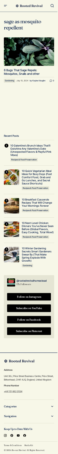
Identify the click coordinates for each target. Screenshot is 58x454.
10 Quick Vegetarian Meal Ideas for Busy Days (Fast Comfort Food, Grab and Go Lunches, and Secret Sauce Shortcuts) (37, 177)
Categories (10, 406)
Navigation (10, 416)
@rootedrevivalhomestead (31, 280)
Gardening (9, 80)
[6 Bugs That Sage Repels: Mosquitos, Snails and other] (29, 51)
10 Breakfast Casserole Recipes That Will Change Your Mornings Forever (37, 202)
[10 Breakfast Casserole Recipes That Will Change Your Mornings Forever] (11, 206)
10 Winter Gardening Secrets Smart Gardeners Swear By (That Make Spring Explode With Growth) (37, 254)
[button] (5, 6)
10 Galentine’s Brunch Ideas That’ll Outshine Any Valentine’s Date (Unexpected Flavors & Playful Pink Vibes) (30, 150)
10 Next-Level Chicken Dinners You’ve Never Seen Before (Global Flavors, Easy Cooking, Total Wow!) (38, 227)
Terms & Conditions (13, 445)
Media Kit (28, 445)
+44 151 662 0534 (13, 391)
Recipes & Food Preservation (24, 159)
